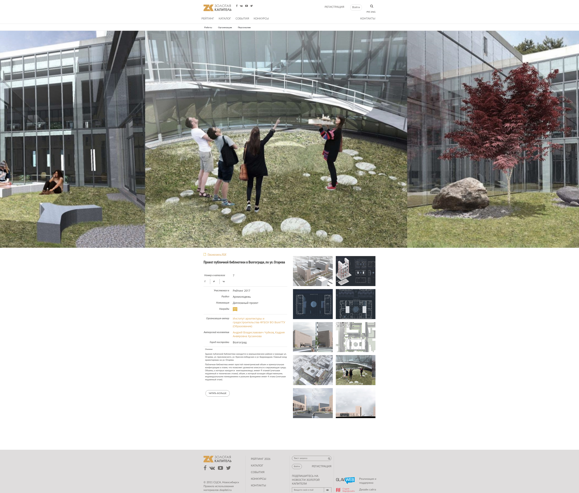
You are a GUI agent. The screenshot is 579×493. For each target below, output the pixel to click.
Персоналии (244, 28)
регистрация (334, 7)
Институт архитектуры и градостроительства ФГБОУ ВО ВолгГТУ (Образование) (259, 322)
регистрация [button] (321, 466)
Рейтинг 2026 (260, 459)
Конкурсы (261, 18)
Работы (208, 28)
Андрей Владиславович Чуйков (253, 332)
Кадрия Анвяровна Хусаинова (259, 334)
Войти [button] (356, 7)
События (242, 18)
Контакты (367, 18)
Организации (225, 28)
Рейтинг (207, 18)
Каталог (225, 18)
